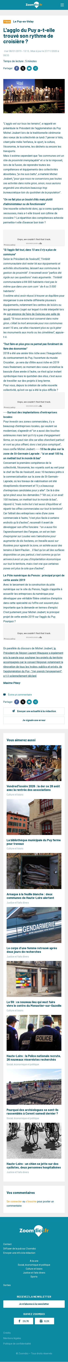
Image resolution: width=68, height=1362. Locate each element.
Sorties (7, 1285)
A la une (34, 1261)
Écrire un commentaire (20, 694)
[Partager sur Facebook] (16, 68)
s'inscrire (31, 1201)
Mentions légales (12, 1338)
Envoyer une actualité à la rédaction (36, 711)
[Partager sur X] (22, 68)
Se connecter (14, 1201)
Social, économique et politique (34, 1265)
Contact (7, 1244)
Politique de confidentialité (17, 1343)
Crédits (7, 1333)
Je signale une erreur (34, 720)
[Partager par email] (29, 68)
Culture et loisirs (34, 1268)
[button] (62, 5)
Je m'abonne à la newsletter (34, 1304)
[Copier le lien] (35, 68)
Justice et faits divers (34, 1272)
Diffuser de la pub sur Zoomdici (19, 1248)
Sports (34, 1276)
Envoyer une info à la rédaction (19, 1253)
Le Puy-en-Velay (23, 21)
